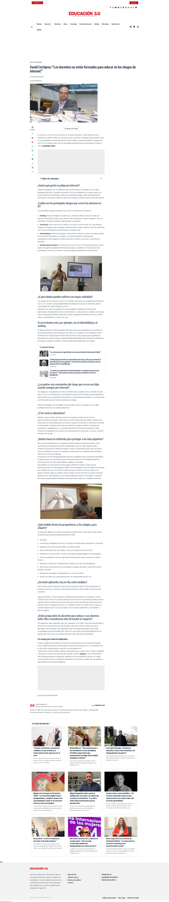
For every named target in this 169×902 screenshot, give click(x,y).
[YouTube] (115, 7)
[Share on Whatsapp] (32, 146)
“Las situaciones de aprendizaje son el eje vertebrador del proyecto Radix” (75, 352)
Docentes (48, 695)
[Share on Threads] (32, 159)
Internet (54, 695)
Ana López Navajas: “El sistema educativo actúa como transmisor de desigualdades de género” (120, 750)
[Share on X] (32, 138)
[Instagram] (121, 7)
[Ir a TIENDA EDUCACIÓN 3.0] (134, 27)
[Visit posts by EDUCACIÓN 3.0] (32, 705)
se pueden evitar (48, 146)
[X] (113, 7)
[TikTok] (126, 7)
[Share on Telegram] (32, 155)
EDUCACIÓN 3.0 (37, 81)
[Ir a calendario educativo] (131, 27)
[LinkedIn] (128, 7)
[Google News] (118, 7)
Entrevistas (38, 62)
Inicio (31, 62)
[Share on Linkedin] (32, 150)
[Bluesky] (136, 7)
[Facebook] (110, 7)
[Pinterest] (123, 7)
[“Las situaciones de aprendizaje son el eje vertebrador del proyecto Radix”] (44, 353)
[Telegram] (131, 7)
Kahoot (82, 654)
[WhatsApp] (133, 7)
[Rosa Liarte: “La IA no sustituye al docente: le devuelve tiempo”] (48, 827)
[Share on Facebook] (32, 134)
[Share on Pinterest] (32, 142)
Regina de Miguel (37, 879)
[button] (138, 27)
